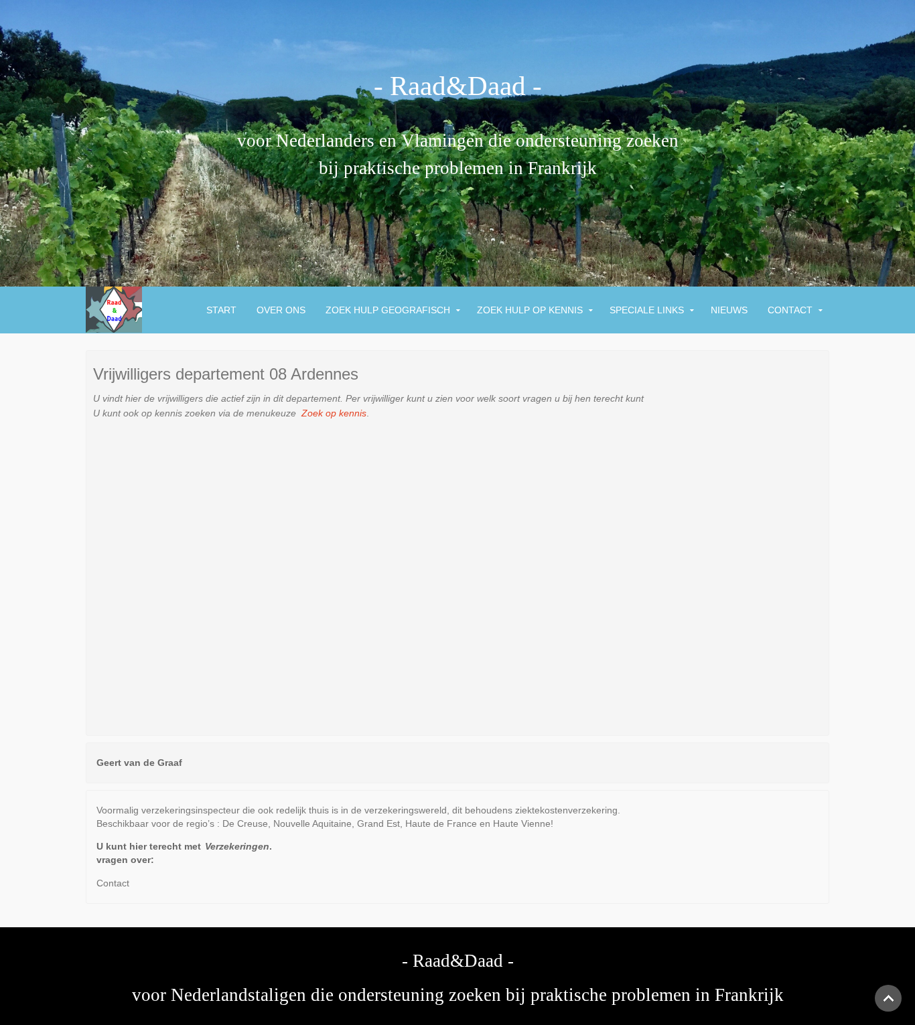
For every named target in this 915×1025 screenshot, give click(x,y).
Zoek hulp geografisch (388, 310)
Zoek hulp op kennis (530, 310)
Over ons (281, 310)
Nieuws (729, 310)
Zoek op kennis (332, 413)
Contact (790, 310)
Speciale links (647, 310)
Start (221, 310)
